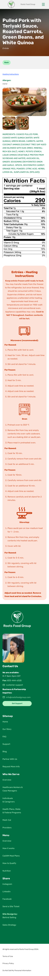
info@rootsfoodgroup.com (18, 697)
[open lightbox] (24, 102)
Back (6, 62)
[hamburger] (43, 4)
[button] (24, 949)
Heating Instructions (11, 74)
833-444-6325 (14, 680)
